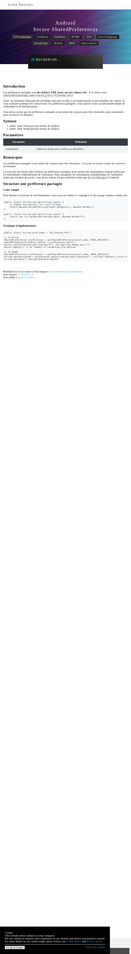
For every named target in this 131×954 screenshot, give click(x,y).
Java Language (107, 36)
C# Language (22, 36)
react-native (89, 43)
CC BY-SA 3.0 (26, 274)
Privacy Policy (95, 941)
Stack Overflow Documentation (65, 271)
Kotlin (58, 43)
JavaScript (41, 43)
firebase (60, 36)
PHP (72, 43)
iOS (89, 36)
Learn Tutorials (19, 4)
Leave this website (95, 947)
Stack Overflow (26, 277)
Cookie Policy (74, 941)
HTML (76, 36)
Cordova (42, 36)
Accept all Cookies (14, 947)
